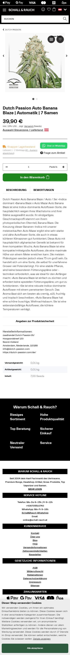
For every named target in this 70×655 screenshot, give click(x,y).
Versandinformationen (35, 547)
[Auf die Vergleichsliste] (51, 39)
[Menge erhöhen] (63, 167)
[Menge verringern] (6, 167)
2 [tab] (37, 99)
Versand (28, 126)
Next (66, 56)
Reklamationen (35, 575)
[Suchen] (65, 19)
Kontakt (35, 533)
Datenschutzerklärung (35, 578)
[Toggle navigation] (4, 8)
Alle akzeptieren (35, 648)
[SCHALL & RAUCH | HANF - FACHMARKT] (21, 10)
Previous (3, 56)
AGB (35, 568)
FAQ (35, 544)
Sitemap (35, 585)
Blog (35, 540)
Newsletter (35, 554)
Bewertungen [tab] (43, 190)
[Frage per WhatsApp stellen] (53, 146)
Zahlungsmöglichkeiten (35, 551)
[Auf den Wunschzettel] (60, 39)
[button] (43, 9)
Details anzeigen (42, 639)
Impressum (35, 582)
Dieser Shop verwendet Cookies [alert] (21, 602)
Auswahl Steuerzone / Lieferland (23, 130)
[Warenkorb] (54, 9)
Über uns (35, 536)
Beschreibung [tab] (16, 190)
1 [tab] (33, 99)
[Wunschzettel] (49, 9)
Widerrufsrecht (35, 571)
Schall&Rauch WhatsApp (35, 513)
